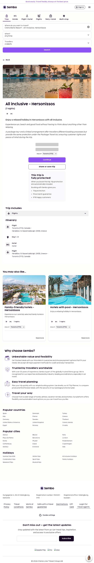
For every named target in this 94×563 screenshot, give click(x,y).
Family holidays (67, 459)
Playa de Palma (8, 438)
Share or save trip (47, 166)
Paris (64, 435)
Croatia (65, 425)
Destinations (62, 504)
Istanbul (5, 447)
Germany (6, 419)
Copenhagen (67, 444)
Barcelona (36, 438)
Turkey (64, 413)
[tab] (7, 18)
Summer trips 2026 (9, 456)
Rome (5, 441)
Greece (65, 416)
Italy (4, 416)
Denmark (36, 413)
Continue (47, 160)
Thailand (65, 419)
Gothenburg (7, 444)
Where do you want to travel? (17, 25)
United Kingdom (38, 422)
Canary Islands (67, 422)
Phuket (35, 441)
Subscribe (66, 538)
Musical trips (37, 462)
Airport (39, 154)
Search (47, 50)
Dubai (35, 444)
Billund (35, 435)
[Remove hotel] (88, 27)
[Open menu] (89, 7)
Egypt (5, 425)
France (35, 416)
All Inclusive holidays (69, 456)
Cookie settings (49, 515)
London (65, 438)
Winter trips (36, 456)
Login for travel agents (83, 505)
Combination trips (9, 459)
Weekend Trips (8, 462)
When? (7, 34)
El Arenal (36, 447)
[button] (47, 213)
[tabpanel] (47, 37)
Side (63, 447)
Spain (5, 413)
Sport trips (36, 459)
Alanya (5, 435)
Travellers (9, 42)
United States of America (11, 422)
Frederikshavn (67, 441)
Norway (35, 425)
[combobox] (45, 28)
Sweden (35, 419)
